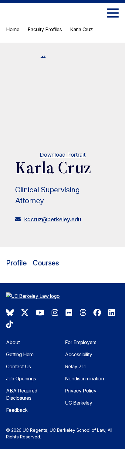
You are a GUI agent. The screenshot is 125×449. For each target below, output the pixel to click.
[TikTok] (9, 324)
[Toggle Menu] (113, 13)
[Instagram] (55, 312)
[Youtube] (40, 312)
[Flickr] (69, 312)
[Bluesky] (10, 312)
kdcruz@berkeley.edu (52, 219)
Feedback (17, 410)
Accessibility (78, 354)
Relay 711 (75, 366)
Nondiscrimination (84, 379)
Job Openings (21, 379)
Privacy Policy (80, 391)
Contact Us (18, 366)
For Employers (80, 342)
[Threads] (82, 312)
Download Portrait (63, 154)
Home (12, 29)
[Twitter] (25, 312)
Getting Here (20, 354)
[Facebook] (97, 312)
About (13, 342)
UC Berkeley (78, 403)
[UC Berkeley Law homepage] (36, 296)
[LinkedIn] (111, 312)
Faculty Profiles (45, 29)
